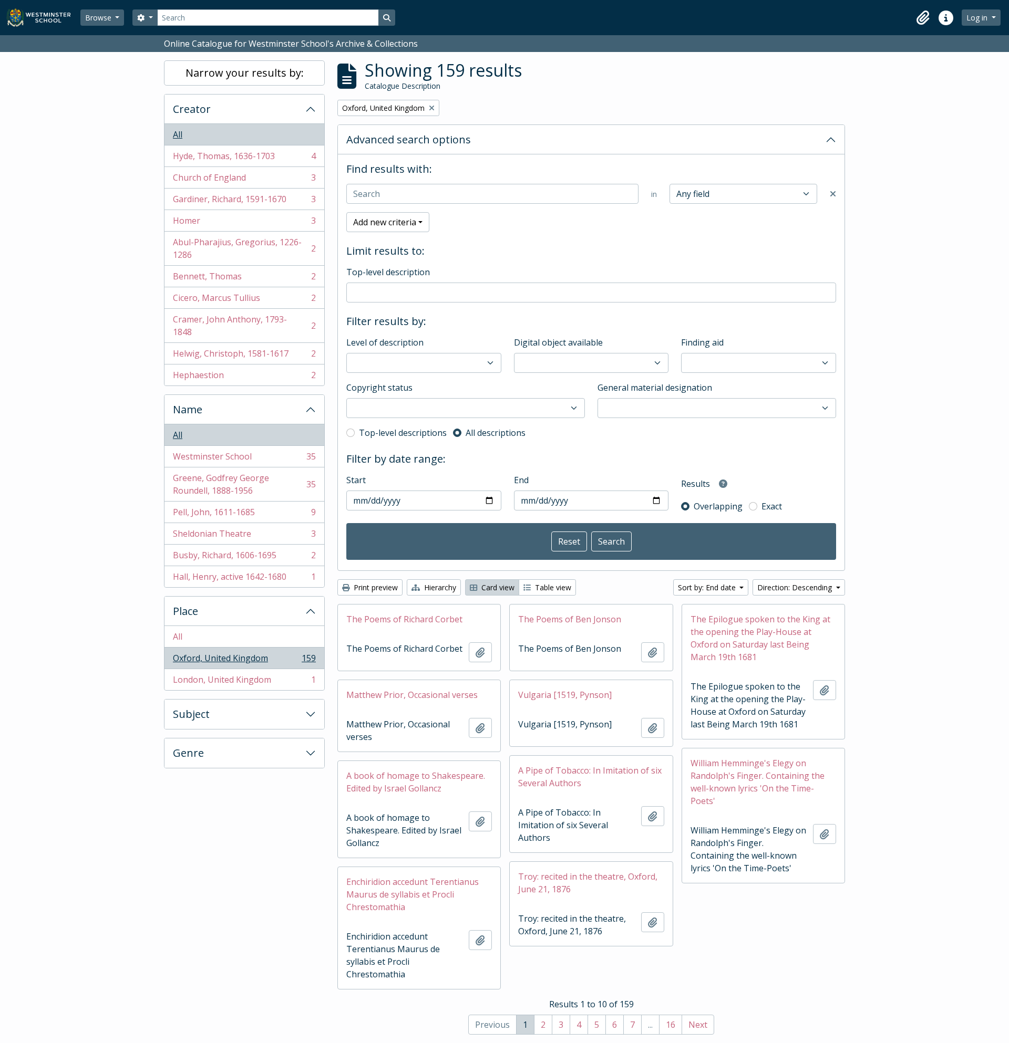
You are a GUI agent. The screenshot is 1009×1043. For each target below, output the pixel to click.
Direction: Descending (795, 587)
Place (185, 611)
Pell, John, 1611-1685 (244, 514)
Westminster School (244, 459)
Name (187, 409)
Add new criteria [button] (384, 222)
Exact (771, 506)
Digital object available (558, 342)
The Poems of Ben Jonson (569, 619)
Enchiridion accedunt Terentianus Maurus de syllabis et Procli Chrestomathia (412, 894)
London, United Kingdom (244, 682)
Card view (496, 587)
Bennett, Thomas (244, 278)
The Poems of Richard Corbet (404, 619)
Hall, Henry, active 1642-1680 (244, 579)
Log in (978, 18)
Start (356, 480)
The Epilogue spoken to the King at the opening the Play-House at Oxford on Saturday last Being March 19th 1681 (760, 638)
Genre (188, 753)
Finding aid (702, 342)
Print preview (375, 587)
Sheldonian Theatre (244, 536)
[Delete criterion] (833, 193)
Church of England (244, 180)
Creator (192, 109)
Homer (244, 223)
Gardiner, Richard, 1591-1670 (244, 201)
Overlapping (718, 506)
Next (697, 1024)
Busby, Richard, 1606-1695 (244, 557)
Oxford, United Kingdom (244, 660)
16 (670, 1024)
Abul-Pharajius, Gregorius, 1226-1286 (244, 248)
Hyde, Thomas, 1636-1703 (244, 158)
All (177, 134)
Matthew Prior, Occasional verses (412, 695)
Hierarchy (439, 587)
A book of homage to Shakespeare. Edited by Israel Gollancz (415, 782)
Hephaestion (244, 377)
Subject (191, 714)
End (521, 480)
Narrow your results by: (245, 73)
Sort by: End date (708, 587)
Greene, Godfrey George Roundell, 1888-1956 (244, 484)
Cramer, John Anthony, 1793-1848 (244, 326)
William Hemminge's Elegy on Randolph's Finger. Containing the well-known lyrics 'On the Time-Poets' (758, 782)
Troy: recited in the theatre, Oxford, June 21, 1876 (587, 883)
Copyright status (379, 387)
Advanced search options (408, 139)
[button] (922, 17)
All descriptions (496, 433)
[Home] (43, 17)
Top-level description (388, 272)
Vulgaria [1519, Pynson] (565, 695)
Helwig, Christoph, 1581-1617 (244, 356)
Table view (552, 587)
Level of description (385, 342)
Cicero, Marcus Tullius (244, 300)
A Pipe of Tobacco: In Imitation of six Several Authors (590, 777)
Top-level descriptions (403, 433)
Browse (99, 18)
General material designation (655, 387)
